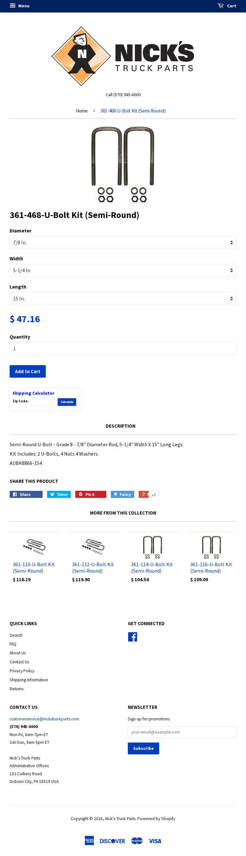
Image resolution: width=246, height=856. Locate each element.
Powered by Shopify (156, 818)
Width (16, 258)
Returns (16, 689)
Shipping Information (29, 680)
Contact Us (19, 662)
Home (82, 111)
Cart (231, 6)
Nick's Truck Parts (120, 818)
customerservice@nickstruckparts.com (44, 719)
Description (120, 426)
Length (18, 286)
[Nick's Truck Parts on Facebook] (132, 639)
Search (16, 635)
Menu (23, 6)
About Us (18, 653)
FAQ (13, 644)
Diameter (20, 230)
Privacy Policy (22, 671)
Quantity (20, 336)
